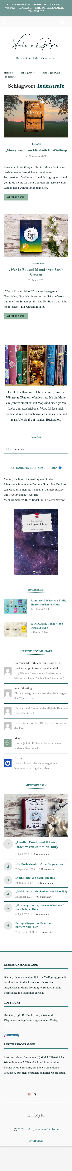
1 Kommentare (41, 914)
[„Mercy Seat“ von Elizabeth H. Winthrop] (36, 116)
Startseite (8, 72)
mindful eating (23, 688)
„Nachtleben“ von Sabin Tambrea (35, 877)
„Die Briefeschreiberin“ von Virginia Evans (40, 864)
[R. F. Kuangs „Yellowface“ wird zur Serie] (15, 629)
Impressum (25, 8)
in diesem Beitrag (54, 499)
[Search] (68, 22)
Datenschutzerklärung (50, 8)
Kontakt (10, 8)
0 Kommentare (44, 896)
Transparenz (36, 11)
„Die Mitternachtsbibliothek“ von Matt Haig (41, 891)
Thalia (13, 494)
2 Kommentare (47, 869)
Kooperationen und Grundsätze (26, 4)
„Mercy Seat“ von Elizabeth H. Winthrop (36, 150)
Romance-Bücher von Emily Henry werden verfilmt (48, 602)
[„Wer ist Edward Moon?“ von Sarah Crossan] (36, 235)
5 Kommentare (41, 854)
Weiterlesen (15, 197)
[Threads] (35, 1094)
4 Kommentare (45, 883)
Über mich (56, 4)
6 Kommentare (46, 932)
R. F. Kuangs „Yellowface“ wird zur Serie (47, 625)
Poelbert (19, 758)
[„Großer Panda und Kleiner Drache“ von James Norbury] (36, 815)
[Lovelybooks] (29, 1094)
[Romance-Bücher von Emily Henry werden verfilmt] (15, 606)
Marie (17, 737)
